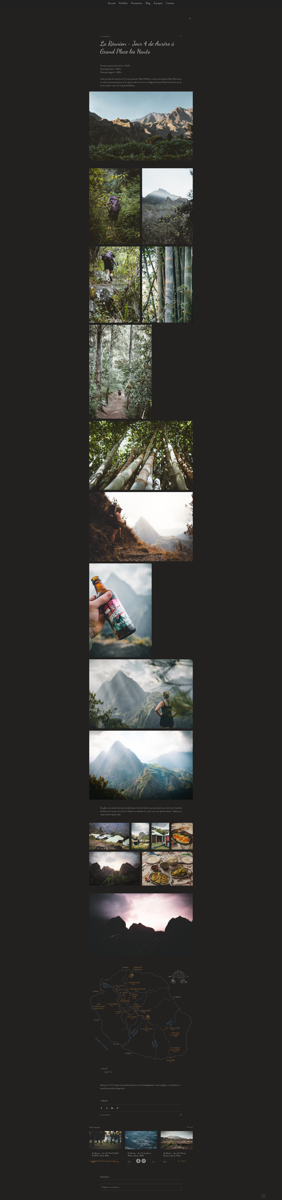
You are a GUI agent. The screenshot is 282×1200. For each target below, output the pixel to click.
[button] (190, 18)
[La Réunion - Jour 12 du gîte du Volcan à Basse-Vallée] (141, 1140)
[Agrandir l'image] (141, 126)
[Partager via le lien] (117, 1108)
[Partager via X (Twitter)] (107, 1108)
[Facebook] (138, 1161)
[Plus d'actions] (180, 36)
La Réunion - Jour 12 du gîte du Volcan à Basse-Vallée (139, 1154)
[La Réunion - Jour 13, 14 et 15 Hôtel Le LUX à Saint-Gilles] (105, 1140)
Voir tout (190, 1127)
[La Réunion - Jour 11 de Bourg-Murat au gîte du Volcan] (177, 1140)
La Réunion (104, 1100)
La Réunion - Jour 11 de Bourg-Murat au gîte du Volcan (175, 1154)
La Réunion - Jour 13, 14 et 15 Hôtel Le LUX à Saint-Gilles (105, 1154)
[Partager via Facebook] (101, 1108)
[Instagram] (144, 1161)
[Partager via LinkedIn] (112, 1108)
